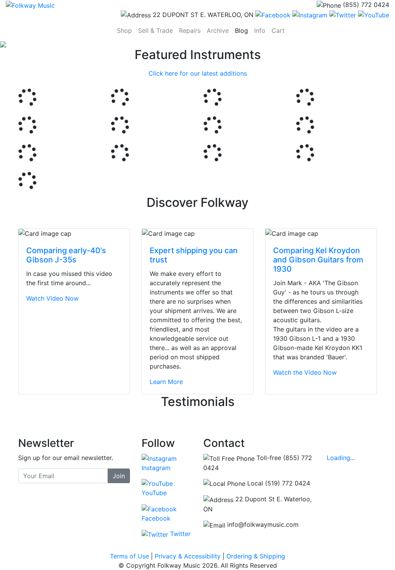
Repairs (190, 30)
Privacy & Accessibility (188, 556)
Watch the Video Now (305, 372)
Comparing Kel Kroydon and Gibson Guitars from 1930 (318, 260)
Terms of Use (129, 556)
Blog (241, 30)
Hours (342, 443)
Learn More (166, 382)
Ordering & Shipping (255, 556)
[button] (29, 44)
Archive (218, 30)
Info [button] (259, 30)
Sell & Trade (155, 30)
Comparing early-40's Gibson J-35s (66, 255)
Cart (280, 30)
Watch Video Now (52, 298)
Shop (126, 30)
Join (119, 476)
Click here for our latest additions (198, 73)
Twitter (179, 534)
